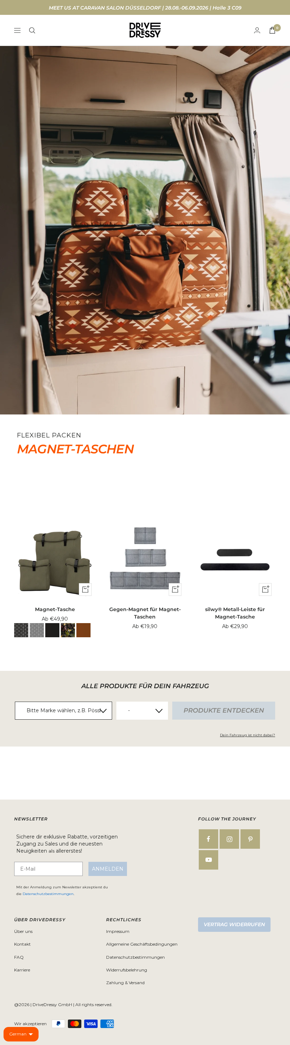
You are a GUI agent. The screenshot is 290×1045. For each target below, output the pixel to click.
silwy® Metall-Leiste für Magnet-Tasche (235, 613)
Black (52, 630)
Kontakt (22, 944)
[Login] (257, 30)
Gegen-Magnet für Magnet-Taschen (145, 613)
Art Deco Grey (37, 630)
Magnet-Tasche (55, 609)
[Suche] (32, 30)
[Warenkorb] (272, 30)
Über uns (23, 931)
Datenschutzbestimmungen (48, 894)
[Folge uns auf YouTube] (208, 860)
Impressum (117, 931)
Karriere (22, 970)
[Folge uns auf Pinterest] (250, 839)
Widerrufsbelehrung (126, 970)
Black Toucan (68, 630)
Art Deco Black (21, 630)
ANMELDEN (107, 869)
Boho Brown (83, 630)
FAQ (19, 957)
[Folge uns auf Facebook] (208, 839)
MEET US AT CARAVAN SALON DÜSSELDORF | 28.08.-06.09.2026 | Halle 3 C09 (145, 8)
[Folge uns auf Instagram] (229, 839)
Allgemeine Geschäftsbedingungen (142, 944)
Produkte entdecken (224, 710)
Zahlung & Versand (125, 982)
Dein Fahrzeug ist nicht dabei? (247, 735)
